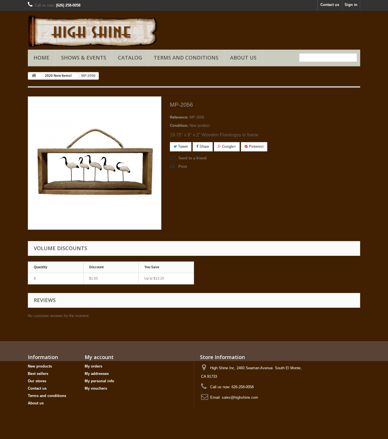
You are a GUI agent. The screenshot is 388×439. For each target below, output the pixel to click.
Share (203, 146)
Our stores (37, 381)
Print (182, 166)
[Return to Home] (33, 75)
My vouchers (96, 388)
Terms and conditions (186, 57)
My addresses (97, 374)
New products (40, 366)
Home (41, 57)
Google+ (228, 146)
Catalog (130, 57)
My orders (93, 366)
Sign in (351, 5)
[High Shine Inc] (80, 30)
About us (243, 57)
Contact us (329, 5)
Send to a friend (192, 158)
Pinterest (256, 146)
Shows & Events (83, 57)
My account (99, 357)
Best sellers (38, 374)
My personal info (99, 381)
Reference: (179, 117)
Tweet (182, 146)
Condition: (179, 125)
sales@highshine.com (240, 397)
